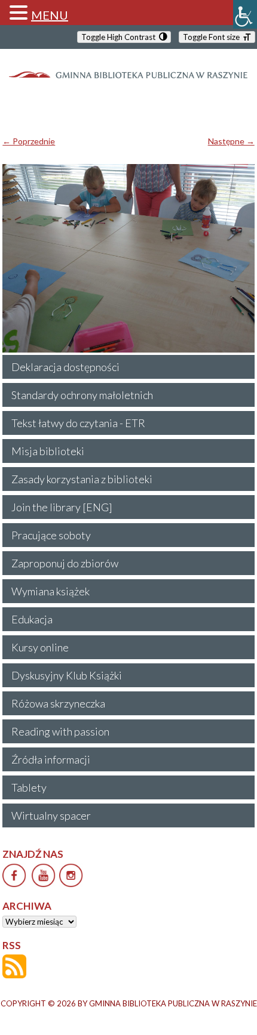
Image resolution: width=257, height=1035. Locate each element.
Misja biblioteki (47, 451)
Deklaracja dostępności (65, 366)
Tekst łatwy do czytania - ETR (78, 423)
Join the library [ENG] (61, 507)
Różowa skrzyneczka (58, 703)
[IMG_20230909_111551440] (128, 258)
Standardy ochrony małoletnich (82, 394)
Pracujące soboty (51, 535)
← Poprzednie (28, 141)
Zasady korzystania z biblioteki (81, 479)
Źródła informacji (50, 759)
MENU (49, 15)
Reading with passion (60, 731)
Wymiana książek (50, 591)
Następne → (231, 141)
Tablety (29, 787)
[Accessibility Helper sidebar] (245, 14)
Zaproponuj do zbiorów (64, 563)
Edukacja (32, 619)
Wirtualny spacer (51, 815)
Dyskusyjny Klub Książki (66, 675)
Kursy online (40, 647)
